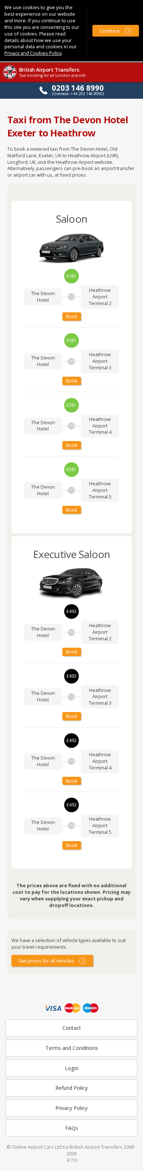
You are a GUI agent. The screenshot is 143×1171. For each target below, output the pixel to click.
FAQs (71, 1128)
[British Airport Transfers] (10, 78)
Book (71, 316)
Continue (110, 30)
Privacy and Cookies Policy (33, 53)
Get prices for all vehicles (46, 960)
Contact (71, 1027)
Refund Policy (71, 1087)
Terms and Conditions (71, 1047)
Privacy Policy (71, 1107)
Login (71, 1068)
